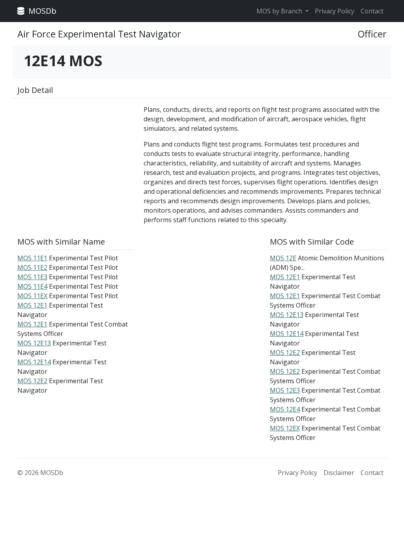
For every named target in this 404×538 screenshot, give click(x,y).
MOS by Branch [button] (280, 11)
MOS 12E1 (32, 305)
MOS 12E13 (34, 343)
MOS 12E (283, 258)
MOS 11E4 (32, 286)
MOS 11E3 (32, 277)
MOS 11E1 (32, 258)
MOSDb (41, 11)
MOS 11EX (32, 295)
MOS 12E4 (285, 409)
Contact (372, 11)
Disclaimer (339, 472)
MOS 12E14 (34, 362)
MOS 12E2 (32, 381)
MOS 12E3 (285, 390)
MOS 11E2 (32, 267)
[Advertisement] (75, 154)
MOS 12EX (285, 428)
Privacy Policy (334, 11)
